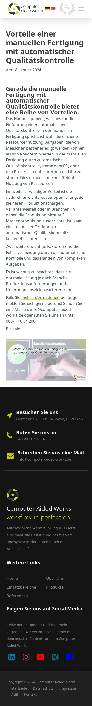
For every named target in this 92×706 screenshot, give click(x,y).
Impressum (68, 688)
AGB (14, 694)
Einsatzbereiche (21, 587)
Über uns (55, 578)
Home (12, 578)
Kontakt (30, 694)
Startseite (19, 688)
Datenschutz (43, 688)
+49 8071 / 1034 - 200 (35, 439)
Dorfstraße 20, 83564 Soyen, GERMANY (49, 418)
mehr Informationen (40, 297)
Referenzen (17, 596)
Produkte (55, 587)
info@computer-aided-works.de (44, 459)
